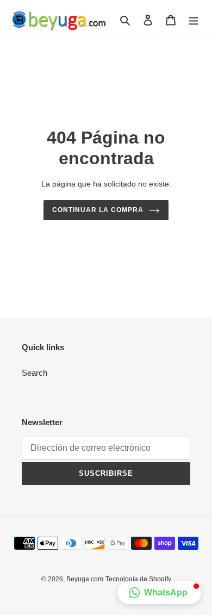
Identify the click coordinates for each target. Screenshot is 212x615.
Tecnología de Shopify (138, 579)
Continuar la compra (97, 210)
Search (34, 372)
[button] (159, 592)
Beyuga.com (84, 579)
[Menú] (193, 20)
